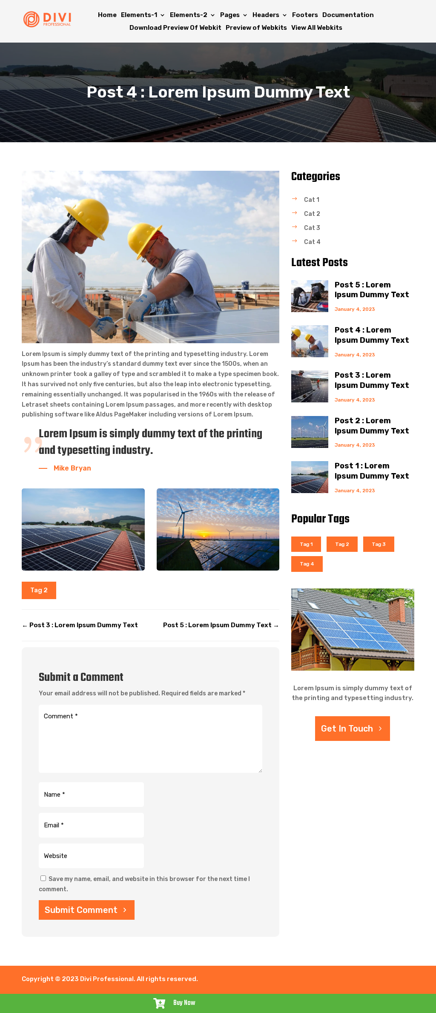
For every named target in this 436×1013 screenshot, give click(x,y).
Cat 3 (312, 228)
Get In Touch (347, 728)
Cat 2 (312, 214)
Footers (305, 15)
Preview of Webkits (256, 28)
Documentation (348, 15)
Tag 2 (39, 590)
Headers (265, 15)
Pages (230, 15)
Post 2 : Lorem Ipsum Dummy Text (372, 426)
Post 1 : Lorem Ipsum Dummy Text (372, 471)
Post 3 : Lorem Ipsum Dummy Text (372, 380)
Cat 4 (312, 242)
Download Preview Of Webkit (175, 28)
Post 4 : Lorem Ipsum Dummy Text (372, 335)
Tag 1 (306, 544)
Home (107, 15)
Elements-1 (139, 15)
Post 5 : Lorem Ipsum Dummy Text (372, 290)
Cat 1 (311, 200)
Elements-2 (188, 15)
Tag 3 (379, 544)
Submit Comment (81, 910)
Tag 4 (307, 564)
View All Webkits (316, 28)
